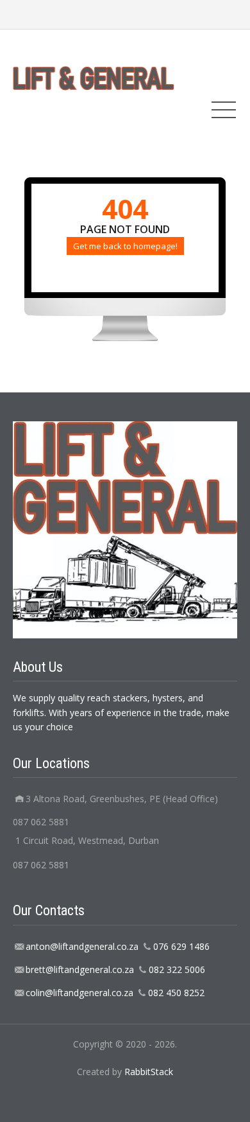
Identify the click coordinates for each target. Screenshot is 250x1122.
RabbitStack (148, 1071)
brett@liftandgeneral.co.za (80, 969)
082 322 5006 (177, 969)
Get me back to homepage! (125, 246)
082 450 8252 (176, 992)
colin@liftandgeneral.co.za (79, 992)
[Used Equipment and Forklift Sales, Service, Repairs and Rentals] (93, 77)
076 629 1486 (181, 946)
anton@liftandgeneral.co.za (82, 946)
